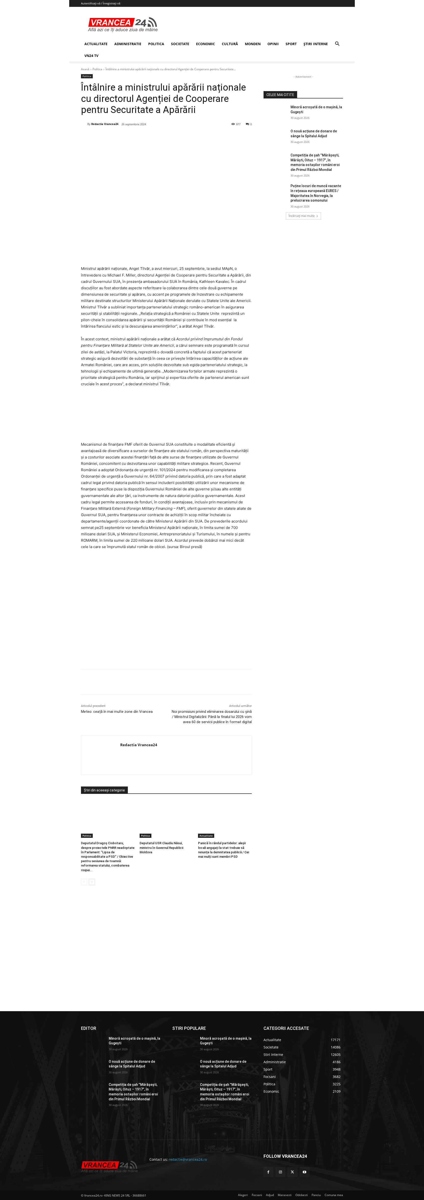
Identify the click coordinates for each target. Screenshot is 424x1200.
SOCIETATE (180, 43)
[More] (185, 682)
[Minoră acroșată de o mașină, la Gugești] (275, 113)
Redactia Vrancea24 (104, 124)
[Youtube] (304, 1172)
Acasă (85, 69)
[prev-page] (84, 882)
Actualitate (206, 835)
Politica (97, 69)
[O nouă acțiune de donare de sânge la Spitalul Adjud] (275, 137)
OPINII (273, 43)
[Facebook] (117, 137)
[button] (337, 44)
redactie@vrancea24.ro (188, 1159)
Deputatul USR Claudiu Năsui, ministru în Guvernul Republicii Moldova (161, 847)
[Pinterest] (140, 137)
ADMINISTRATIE (127, 43)
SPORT (291, 43)
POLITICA (156, 43)
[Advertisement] (166, 611)
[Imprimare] (174, 137)
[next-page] (92, 882)
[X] (129, 137)
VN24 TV (91, 55)
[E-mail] (163, 137)
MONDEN (253, 43)
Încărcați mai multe (302, 216)
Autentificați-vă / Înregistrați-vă (100, 3)
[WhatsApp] (151, 137)
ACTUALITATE (95, 43)
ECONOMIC (205, 43)
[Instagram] (280, 1172)
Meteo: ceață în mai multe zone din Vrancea (117, 711)
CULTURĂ (230, 43)
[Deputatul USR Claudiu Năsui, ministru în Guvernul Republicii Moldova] (166, 819)
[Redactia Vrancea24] (84, 124)
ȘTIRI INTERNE (316, 43)
